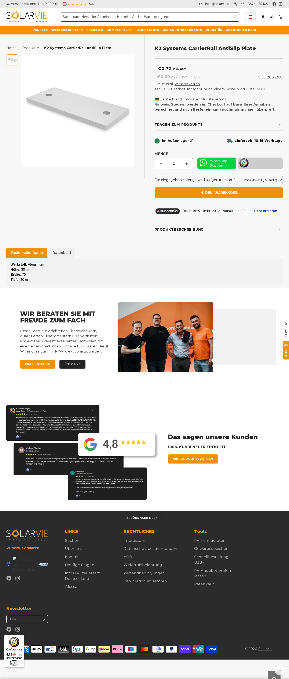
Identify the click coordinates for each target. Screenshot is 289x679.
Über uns (72, 364)
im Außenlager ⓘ (177, 141)
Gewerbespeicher (210, 548)
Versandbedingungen (144, 573)
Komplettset (119, 30)
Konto (263, 17)
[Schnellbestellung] (272, 17)
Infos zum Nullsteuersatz (205, 99)
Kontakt (72, 556)
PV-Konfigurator (209, 540)
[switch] (14, 662)
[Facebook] (274, 4)
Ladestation (147, 30)
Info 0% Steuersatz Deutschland (82, 576)
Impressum (134, 540)
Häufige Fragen (79, 564)
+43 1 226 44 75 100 (253, 4)
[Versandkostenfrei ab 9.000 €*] (32, 4)
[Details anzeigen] (27, 534)
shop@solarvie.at (217, 4)
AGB (128, 556)
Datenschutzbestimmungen (150, 548)
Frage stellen (37, 364)
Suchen (72, 540)
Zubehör (214, 30)
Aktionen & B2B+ (241, 30)
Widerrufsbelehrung (143, 564)
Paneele (40, 30)
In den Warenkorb (219, 193)
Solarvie (265, 649)
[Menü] (21, 637)
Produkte (30, 48)
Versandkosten (187, 84)
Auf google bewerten (193, 458)
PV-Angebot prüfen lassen (212, 573)
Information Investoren (145, 581)
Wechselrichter (67, 30)
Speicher (94, 30)
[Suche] (235, 16)
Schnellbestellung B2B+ (211, 559)
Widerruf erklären (22, 548)
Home (11, 48)
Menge (161, 154)
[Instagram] (281, 4)
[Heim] (26, 16)
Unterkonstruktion (182, 30)
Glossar (72, 586)
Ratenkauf (204, 584)
